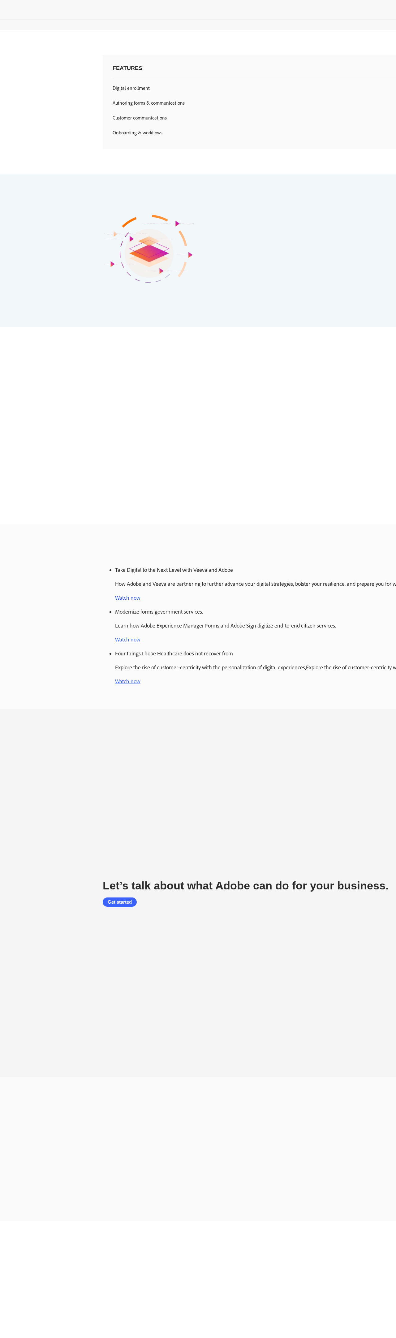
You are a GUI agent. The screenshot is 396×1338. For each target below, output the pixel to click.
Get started (120, 902)
